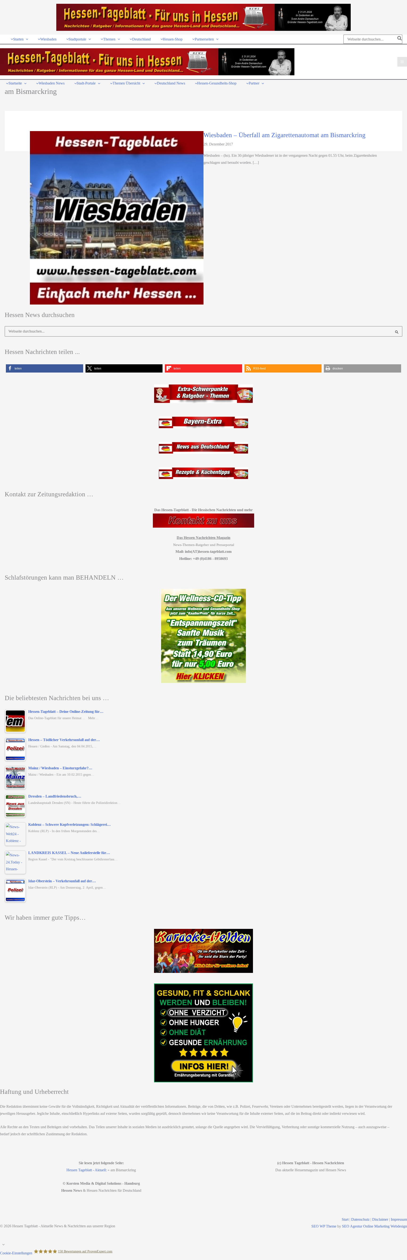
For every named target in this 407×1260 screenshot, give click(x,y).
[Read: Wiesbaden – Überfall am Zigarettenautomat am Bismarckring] (117, 217)
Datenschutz (360, 1219)
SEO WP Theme (323, 1226)
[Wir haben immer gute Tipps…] (203, 951)
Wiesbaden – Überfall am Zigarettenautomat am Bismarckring (285, 135)
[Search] (399, 39)
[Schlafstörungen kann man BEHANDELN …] (203, 636)
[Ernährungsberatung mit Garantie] (203, 1032)
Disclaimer (380, 1219)
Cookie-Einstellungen (16, 1253)
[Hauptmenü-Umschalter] (402, 62)
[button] (26, 39)
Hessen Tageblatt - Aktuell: (86, 1170)
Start (345, 1219)
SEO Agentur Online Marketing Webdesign (374, 1226)
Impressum (399, 1219)
